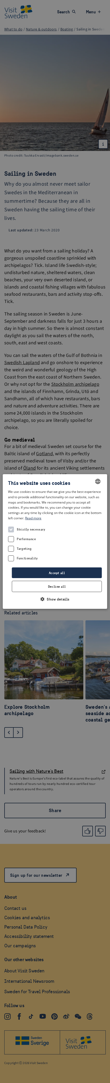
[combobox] (98, 481)
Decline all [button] (57, 587)
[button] (55, 599)
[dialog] (55, 541)
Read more (33, 518)
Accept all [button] (57, 573)
